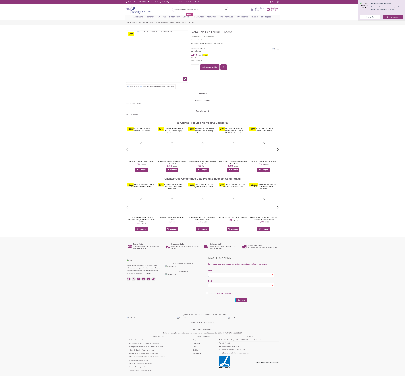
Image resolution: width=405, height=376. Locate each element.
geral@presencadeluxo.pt (230, 346)
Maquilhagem (197, 353)
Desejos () (275, 2)
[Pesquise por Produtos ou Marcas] (226, 9)
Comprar (143, 169)
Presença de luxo (273, 362)
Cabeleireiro (197, 343)
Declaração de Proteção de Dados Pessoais (143, 353)
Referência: (195, 49)
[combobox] (200, 9)
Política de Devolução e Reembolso (140, 363)
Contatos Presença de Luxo (138, 340)
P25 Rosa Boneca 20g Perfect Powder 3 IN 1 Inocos (202, 162)
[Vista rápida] (153, 133)
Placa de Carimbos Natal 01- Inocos (141, 161)
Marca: (193, 51)
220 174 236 (226, 343)
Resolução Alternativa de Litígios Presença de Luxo (146, 346)
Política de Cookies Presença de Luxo (141, 350)
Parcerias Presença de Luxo (138, 367)
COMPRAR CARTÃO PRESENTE (202, 322)
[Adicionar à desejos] (223, 67)
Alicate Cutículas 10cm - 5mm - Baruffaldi (233, 217)
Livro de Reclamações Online (138, 360)
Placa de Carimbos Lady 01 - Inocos (263, 161)
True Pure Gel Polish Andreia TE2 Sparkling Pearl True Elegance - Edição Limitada (141, 219)
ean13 (128, 104)
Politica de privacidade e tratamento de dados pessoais (147, 356)
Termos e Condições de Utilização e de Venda (144, 343)
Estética (195, 350)
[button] (127, 149)
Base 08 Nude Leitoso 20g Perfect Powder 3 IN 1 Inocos (233, 162)
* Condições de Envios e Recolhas (140, 370)
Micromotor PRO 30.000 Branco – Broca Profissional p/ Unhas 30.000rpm (263, 218)
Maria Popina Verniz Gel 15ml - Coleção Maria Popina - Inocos (202, 218)
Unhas (195, 346)
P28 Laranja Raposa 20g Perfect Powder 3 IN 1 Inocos (172, 162)
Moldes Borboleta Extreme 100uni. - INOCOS (172, 218)
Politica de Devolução (269, 247)
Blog (194, 340)
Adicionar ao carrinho (209, 67)
